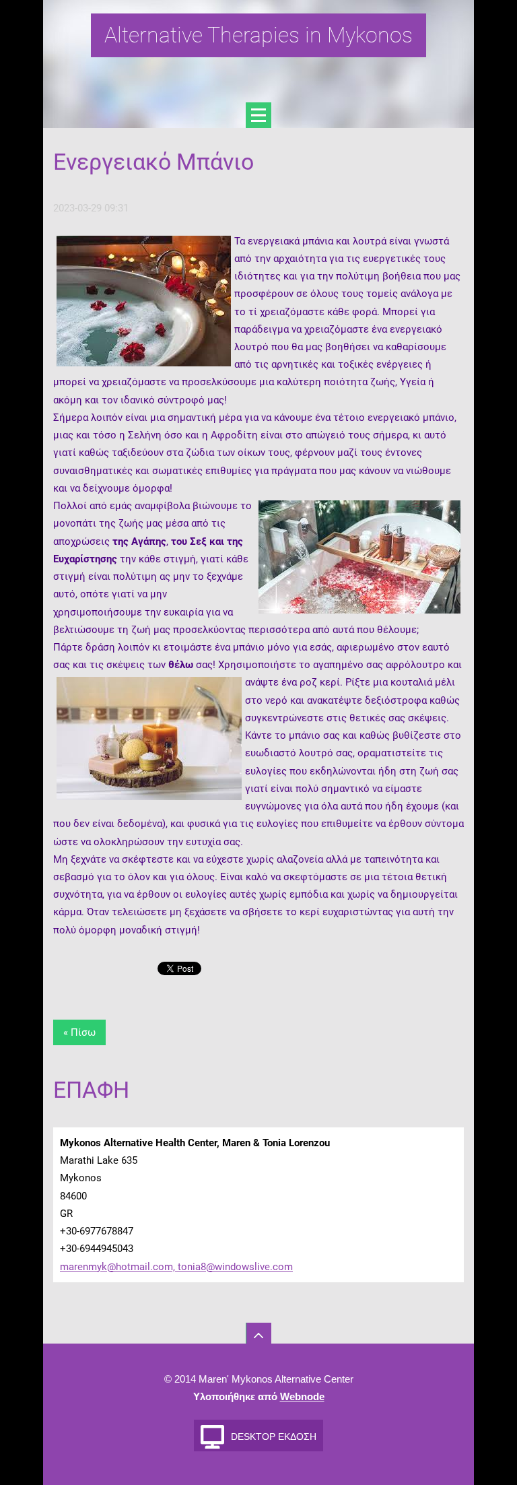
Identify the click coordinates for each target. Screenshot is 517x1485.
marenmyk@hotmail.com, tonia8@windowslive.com (176, 1267)
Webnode (302, 1396)
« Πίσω (79, 1032)
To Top (258, 1335)
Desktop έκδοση (273, 1436)
